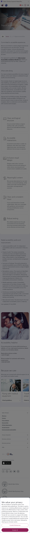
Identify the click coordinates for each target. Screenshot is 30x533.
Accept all (15, 530)
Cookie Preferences (15, 525)
